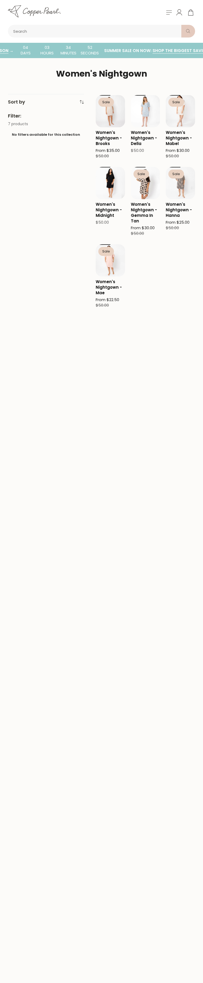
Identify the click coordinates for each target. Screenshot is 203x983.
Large (104, 111)
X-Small (106, 161)
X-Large (106, 122)
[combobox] (95, 31)
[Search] (188, 31)
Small (104, 89)
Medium (106, 100)
